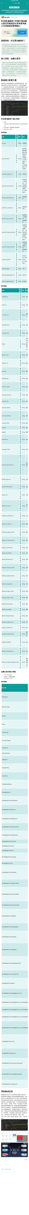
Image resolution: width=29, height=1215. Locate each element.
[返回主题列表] (1, 3)
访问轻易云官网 (14, 0)
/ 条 (14, 3)
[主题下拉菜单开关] (27, 3)
